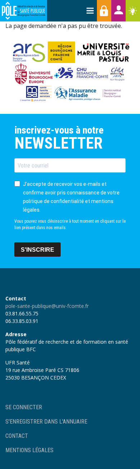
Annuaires (118, 10)
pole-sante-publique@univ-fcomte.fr (47, 306)
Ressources (133, 10)
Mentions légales (29, 450)
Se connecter (23, 407)
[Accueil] (23, 10)
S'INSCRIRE (37, 250)
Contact (16, 435)
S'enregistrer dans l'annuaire (46, 421)
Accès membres (104, 10)
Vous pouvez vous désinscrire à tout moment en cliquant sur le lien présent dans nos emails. (70, 224)
